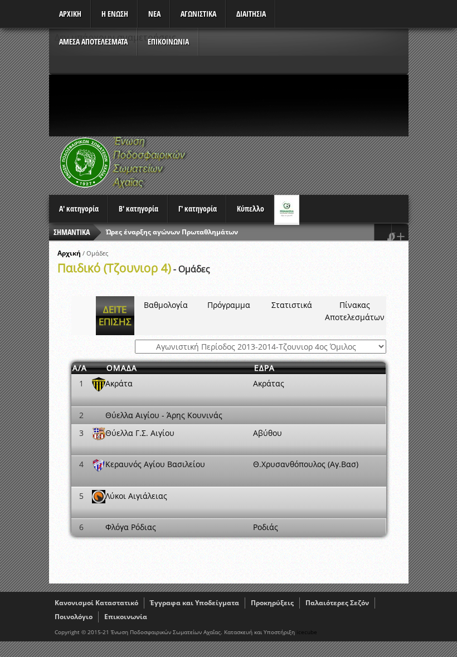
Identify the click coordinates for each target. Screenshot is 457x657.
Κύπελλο (250, 208)
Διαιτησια (251, 13)
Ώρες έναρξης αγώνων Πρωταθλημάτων (172, 232)
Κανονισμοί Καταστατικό (96, 602)
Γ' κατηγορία (197, 208)
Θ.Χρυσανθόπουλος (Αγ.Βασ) (305, 464)
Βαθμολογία (166, 305)
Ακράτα (119, 383)
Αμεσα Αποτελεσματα (93, 41)
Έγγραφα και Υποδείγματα (194, 602)
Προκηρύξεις (272, 602)
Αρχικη (70, 13)
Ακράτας (268, 383)
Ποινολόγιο (74, 616)
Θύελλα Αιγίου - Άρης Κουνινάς (163, 415)
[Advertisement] (252, 105)
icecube (306, 632)
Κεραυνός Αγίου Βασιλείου (155, 464)
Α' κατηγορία (79, 208)
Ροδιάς (265, 527)
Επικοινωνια (168, 41)
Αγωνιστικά (198, 13)
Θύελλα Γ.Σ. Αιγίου (139, 433)
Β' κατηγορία (138, 208)
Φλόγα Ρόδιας (130, 527)
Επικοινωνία (125, 616)
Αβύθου (267, 433)
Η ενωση (114, 13)
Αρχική (69, 253)
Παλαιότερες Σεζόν (337, 602)
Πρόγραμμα (228, 305)
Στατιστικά (291, 305)
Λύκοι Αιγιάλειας (136, 496)
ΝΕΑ (154, 13)
